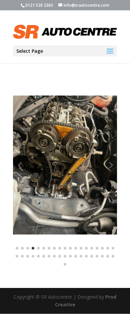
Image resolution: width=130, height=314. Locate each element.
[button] (19, 165)
